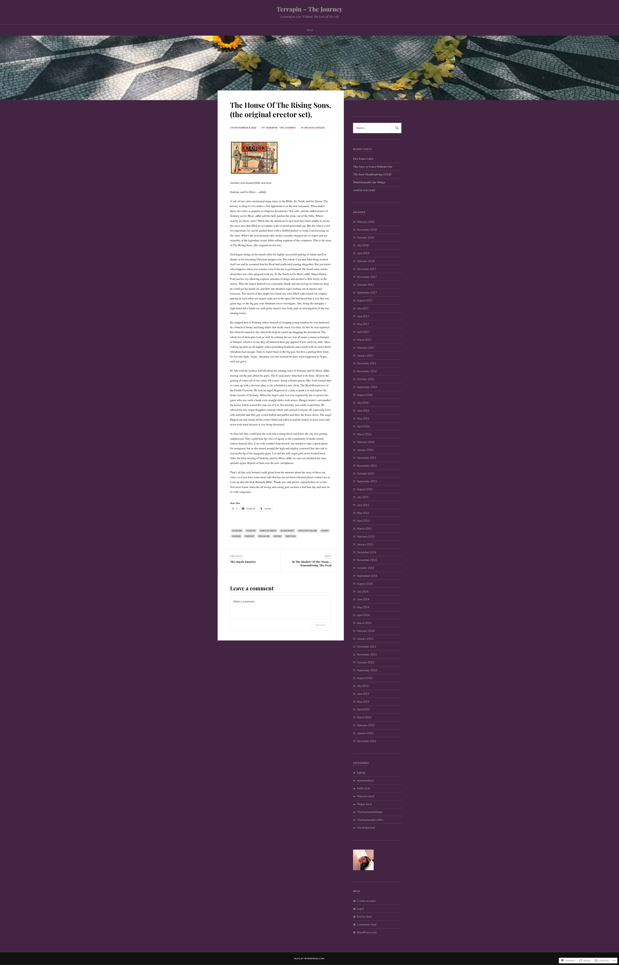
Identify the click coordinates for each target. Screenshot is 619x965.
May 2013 (363, 701)
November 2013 (367, 654)
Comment (320, 625)
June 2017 (363, 316)
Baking (361, 772)
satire (277, 536)
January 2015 (365, 544)
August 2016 (365, 395)
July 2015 (362, 497)
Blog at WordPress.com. (309, 958)
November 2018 (367, 229)
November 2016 (367, 371)
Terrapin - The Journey (280, 127)
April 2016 (363, 426)
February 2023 (366, 221)
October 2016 (365, 379)
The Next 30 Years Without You (372, 166)
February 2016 (366, 442)
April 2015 (363, 520)
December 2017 (366, 269)
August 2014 (365, 583)
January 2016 (365, 450)
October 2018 (365, 237)
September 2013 (367, 670)
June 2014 (363, 599)
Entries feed (364, 916)
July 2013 (362, 686)
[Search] (396, 128)
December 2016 (366, 363)
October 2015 (365, 473)
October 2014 (365, 568)
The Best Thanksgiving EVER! (372, 174)
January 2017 (365, 355)
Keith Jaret (363, 788)
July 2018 (362, 245)
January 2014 (365, 638)
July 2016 (362, 402)
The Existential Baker (370, 812)
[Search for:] (377, 128)
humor (236, 536)
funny (325, 531)
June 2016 (363, 410)
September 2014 (367, 575)
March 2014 (364, 623)
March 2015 (364, 528)
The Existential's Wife (370, 820)
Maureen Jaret (365, 796)
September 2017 (367, 292)
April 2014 (363, 615)
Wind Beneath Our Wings (369, 182)
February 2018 (366, 261)
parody (249, 536)
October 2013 (365, 662)
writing (291, 536)
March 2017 (364, 339)
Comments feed (366, 924)
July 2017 (362, 308)
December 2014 (366, 552)
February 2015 (366, 536)
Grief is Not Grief (364, 190)
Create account (366, 900)
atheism (237, 531)
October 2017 (365, 284)
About (309, 30)
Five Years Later (363, 158)
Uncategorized (314, 127)
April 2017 (363, 332)
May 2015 (363, 513)
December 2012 (366, 741)
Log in (360, 908)
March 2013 (364, 717)
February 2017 (366, 347)
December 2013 (366, 646)
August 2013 (365, 678)
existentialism (308, 531)
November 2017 (367, 277)
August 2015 (365, 489)
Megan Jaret (364, 804)
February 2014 (366, 631)
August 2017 (365, 300)
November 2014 (367, 560)
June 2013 (363, 693)
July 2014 (362, 591)
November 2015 (367, 465)
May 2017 (363, 324)
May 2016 (363, 418)
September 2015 (367, 481)
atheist (251, 531)
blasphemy (287, 531)
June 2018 (363, 253)
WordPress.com (367, 932)
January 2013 (365, 733)
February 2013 (366, 725)
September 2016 (367, 387)
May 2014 (363, 607)
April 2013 (363, 709)
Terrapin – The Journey (309, 9)
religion (264, 536)
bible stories (268, 531)
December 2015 (366, 457)
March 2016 (364, 434)
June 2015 (363, 505)
